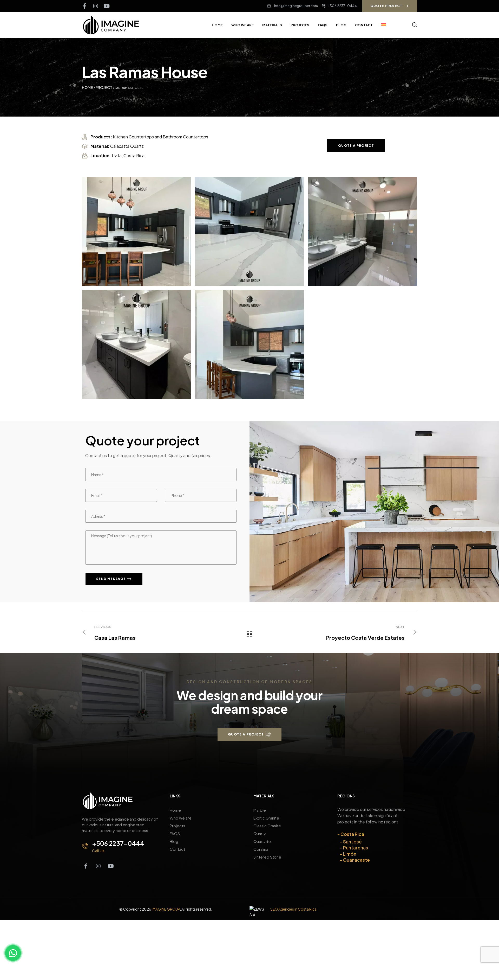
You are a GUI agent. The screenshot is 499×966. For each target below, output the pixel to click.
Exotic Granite (266, 817)
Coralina (260, 849)
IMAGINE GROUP (166, 909)
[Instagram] (95, 6)
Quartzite (262, 841)
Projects (177, 825)
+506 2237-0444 (118, 843)
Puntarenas (355, 847)
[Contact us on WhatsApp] (13, 953)
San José (352, 842)
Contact (177, 849)
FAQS (175, 833)
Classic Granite (267, 825)
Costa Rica (352, 834)
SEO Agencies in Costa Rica (293, 909)
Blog (174, 841)
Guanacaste (356, 860)
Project (103, 87)
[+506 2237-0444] (85, 846)
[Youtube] (106, 6)
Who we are (181, 817)
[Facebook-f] (84, 6)
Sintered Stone (267, 856)
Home (87, 87)
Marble (259, 810)
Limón (349, 854)
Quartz (259, 833)
